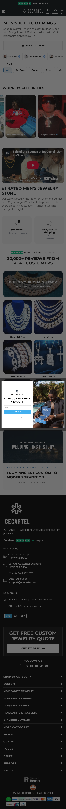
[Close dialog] (62, 383)
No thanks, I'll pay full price (17, 417)
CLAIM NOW (17, 412)
